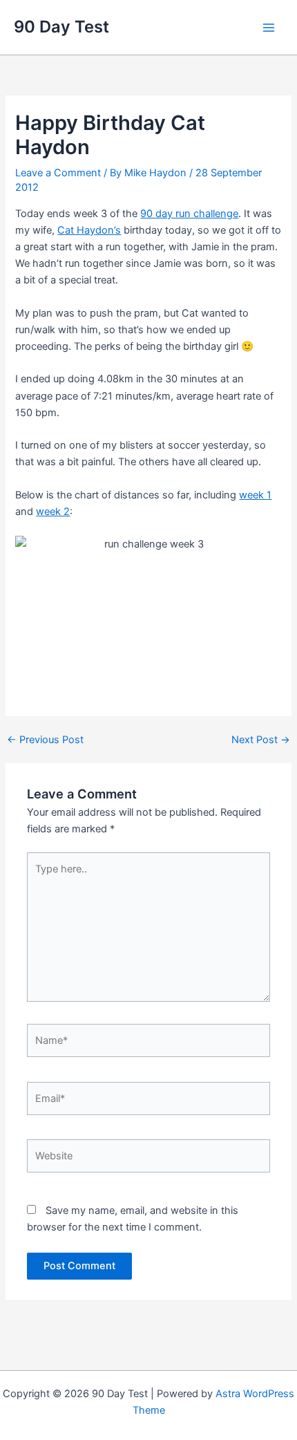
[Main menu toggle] (268, 27)
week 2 (53, 511)
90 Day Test (61, 27)
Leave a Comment (58, 173)
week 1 (255, 495)
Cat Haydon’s (89, 230)
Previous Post (45, 740)
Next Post (260, 740)
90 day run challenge (189, 213)
